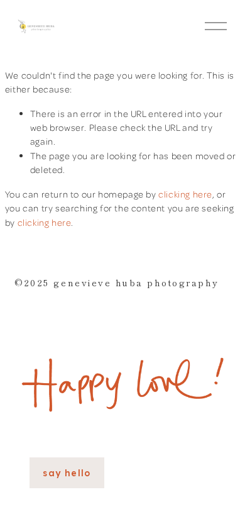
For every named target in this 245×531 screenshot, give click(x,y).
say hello (67, 472)
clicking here (185, 193)
